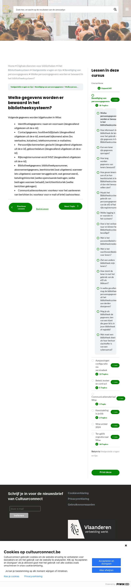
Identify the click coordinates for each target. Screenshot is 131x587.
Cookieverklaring (78, 493)
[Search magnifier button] (115, 9)
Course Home (97, 83)
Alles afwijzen (106, 570)
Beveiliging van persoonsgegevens (49, 87)
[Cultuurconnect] (5, 9)
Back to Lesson (42, 209)
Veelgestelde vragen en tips (22, 87)
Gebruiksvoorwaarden (81, 504)
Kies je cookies (11, 576)
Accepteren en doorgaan (106, 562)
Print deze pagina (106, 472)
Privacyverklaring (78, 499)
